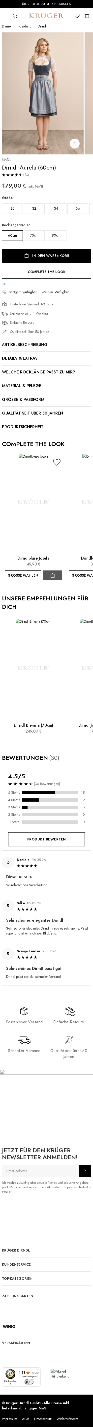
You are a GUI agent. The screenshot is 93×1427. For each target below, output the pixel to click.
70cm (34, 235)
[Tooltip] (64, 757)
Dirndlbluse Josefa (34, 558)
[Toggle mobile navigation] (5, 16)
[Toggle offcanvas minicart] (87, 16)
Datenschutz (43, 1418)
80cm (56, 235)
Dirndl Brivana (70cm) (33, 725)
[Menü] (38, 1370)
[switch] (29, 1381)
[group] (46, 221)
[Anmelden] (85, 1171)
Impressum (9, 1418)
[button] (57, 462)
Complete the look (46, 271)
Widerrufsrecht (67, 1418)
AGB (25, 1418)
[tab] (46, 924)
